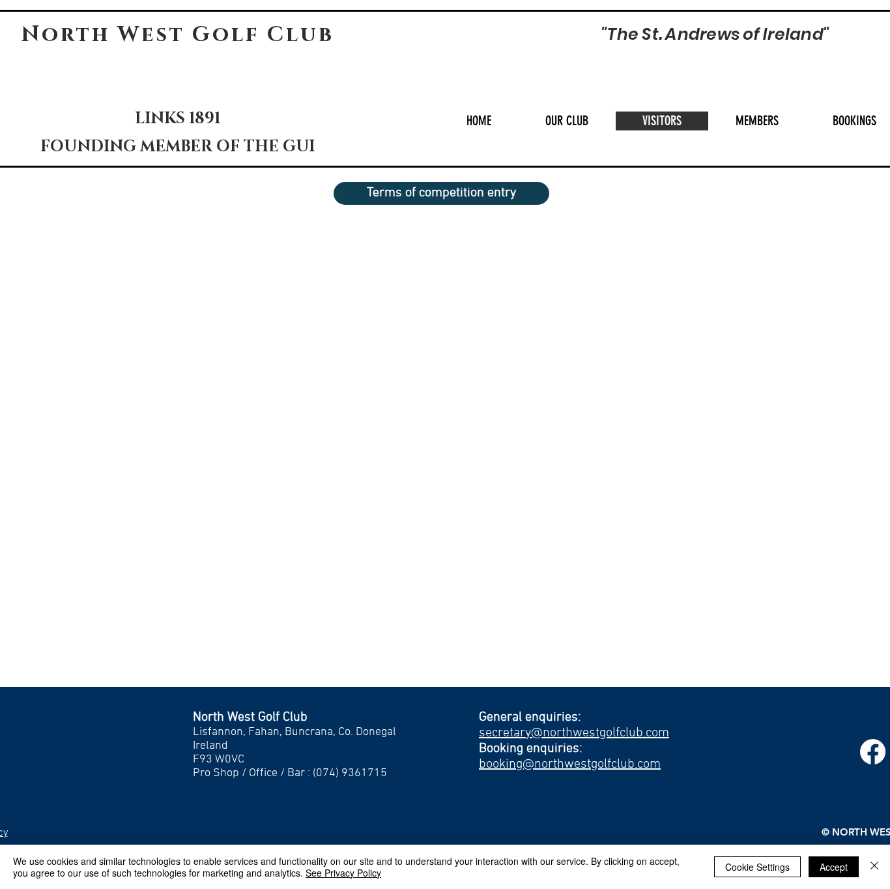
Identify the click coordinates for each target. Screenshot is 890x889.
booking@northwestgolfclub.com (570, 764)
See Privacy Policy (343, 872)
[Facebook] (872, 751)
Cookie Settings (757, 866)
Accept (834, 866)
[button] (566, 121)
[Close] (874, 867)
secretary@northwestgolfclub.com (574, 733)
